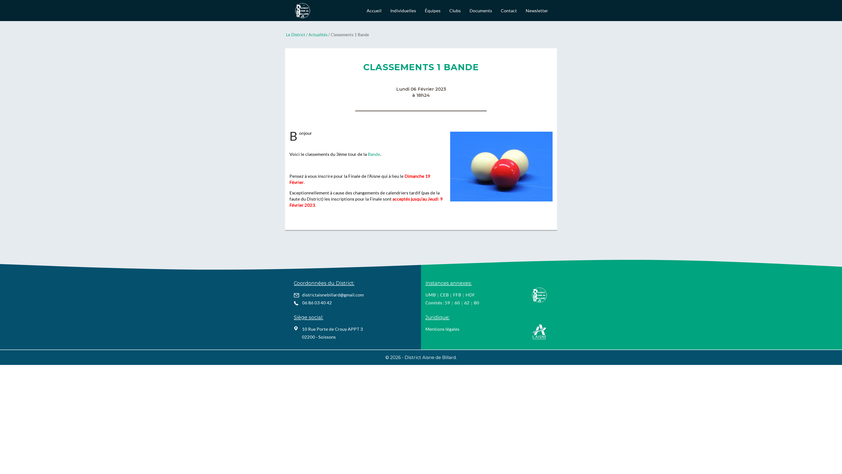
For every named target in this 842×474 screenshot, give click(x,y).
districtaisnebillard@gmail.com (333, 294)
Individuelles (403, 10)
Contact (509, 10)
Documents (480, 10)
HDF (470, 294)
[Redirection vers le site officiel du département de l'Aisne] (539, 332)
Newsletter (537, 10)
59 (447, 302)
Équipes (433, 10)
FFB (457, 294)
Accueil (374, 10)
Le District (295, 34)
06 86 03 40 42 (317, 302)
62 (466, 302)
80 (476, 302)
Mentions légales (442, 329)
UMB (430, 294)
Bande (374, 154)
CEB (444, 294)
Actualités (318, 34)
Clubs (455, 10)
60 (457, 302)
